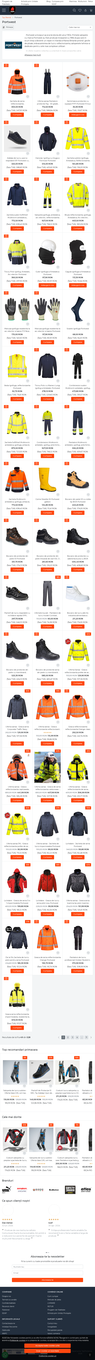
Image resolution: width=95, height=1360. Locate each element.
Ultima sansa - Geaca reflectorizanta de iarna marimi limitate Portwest (78, 788)
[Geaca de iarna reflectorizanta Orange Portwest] (47, 938)
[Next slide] (89, 1082)
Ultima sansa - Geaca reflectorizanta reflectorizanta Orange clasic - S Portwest (47, 728)
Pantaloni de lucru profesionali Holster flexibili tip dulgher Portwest (78, 958)
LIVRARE (51, 1303)
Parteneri (6, 1310)
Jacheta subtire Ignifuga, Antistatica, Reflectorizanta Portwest (78, 159)
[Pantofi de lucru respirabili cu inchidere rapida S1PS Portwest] (17, 593)
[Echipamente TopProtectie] (11, 10)
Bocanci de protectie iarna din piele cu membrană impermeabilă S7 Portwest (47, 671)
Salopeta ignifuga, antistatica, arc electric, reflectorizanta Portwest (47, 216)
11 (86, 1037)
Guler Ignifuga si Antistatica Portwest (47, 273)
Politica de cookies (17, 1340)
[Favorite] (80, 10)
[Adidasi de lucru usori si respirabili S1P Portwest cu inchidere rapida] (17, 138)
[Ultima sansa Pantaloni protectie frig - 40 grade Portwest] (47, 81)
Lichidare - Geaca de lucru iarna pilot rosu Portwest (47, 901)
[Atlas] (71, 1194)
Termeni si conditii (9, 1300)
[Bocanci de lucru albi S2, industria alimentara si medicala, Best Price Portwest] (78, 593)
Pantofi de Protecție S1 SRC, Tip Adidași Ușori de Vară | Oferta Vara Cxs (41, 1091)
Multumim (82, 1)
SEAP (4, 1313)
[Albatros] (39, 1194)
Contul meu (52, 1323)
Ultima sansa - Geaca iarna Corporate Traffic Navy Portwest (17, 728)
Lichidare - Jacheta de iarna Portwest (78, 844)
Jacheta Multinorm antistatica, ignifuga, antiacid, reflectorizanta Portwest (17, 500)
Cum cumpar (53, 1296)
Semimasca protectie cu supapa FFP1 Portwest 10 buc (78, 102)
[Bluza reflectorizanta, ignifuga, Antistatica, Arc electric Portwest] (78, 195)
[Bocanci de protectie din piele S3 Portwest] (17, 536)
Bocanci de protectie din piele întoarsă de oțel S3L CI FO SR (47, 557)
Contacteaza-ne (8, 1323)
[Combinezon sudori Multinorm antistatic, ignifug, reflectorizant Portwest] (78, 366)
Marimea (73, 1)
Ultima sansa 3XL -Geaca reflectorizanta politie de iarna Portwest (17, 845)
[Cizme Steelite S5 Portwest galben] (47, 479)
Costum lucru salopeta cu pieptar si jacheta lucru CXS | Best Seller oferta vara (67, 1091)
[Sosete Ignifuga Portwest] (78, 309)
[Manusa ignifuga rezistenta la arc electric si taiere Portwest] (47, 309)
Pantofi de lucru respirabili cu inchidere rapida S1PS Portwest (17, 614)
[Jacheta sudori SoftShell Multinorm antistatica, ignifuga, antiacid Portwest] (17, 195)
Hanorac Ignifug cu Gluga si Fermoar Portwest (47, 159)
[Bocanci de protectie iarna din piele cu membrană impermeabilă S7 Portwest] (47, 650)
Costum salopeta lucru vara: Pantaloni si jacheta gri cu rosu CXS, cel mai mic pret (67, 1159)
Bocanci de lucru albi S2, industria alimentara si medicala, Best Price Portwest (78, 614)
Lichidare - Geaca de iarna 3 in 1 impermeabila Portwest (17, 901)
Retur (90, 1)
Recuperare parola (55, 1330)
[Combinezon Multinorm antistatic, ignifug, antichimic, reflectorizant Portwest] (47, 423)
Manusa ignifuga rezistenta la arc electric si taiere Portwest (47, 329)
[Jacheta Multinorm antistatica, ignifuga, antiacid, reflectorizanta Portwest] (17, 479)
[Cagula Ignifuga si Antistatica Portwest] (78, 252)
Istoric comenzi (54, 1333)
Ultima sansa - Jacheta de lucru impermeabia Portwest (47, 844)
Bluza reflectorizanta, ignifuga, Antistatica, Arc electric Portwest (78, 216)
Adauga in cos (77, 115)
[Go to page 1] (46, 1252)
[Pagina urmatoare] (91, 1037)
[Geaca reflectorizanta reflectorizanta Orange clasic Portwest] (78, 707)
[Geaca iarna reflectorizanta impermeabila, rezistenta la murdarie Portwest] (17, 995)
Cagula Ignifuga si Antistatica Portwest (77, 273)
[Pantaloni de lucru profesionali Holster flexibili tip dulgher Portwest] (78, 938)
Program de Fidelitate (56, 1310)
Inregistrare (52, 1327)
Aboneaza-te (47, 1280)
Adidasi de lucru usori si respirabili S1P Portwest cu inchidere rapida (17, 159)
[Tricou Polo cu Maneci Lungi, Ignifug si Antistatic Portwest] (47, 366)
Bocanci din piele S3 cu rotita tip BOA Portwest (78, 500)
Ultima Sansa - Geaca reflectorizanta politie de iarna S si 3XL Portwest (78, 671)
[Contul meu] (85, 10)
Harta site (6, 1330)
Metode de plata (54, 1300)
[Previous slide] (4, 1189)
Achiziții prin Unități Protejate (59, 1313)
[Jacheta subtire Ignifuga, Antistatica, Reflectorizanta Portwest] (78, 138)
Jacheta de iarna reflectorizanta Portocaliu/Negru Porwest (17, 102)
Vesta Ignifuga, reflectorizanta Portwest (17, 386)
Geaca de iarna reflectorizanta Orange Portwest (47, 958)
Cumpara (17, 115)
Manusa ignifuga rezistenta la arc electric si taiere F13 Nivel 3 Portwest (17, 330)
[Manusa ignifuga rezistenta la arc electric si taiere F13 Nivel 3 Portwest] (17, 309)
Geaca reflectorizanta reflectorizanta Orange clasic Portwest (77, 728)
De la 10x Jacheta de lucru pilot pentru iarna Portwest (17, 958)
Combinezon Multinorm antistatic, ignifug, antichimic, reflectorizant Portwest (47, 443)
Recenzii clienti (8, 1306)
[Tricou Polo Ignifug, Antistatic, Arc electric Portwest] (17, 252)
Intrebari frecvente (9, 1327)
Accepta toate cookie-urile (47, 1345)
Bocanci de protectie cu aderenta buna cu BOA (78, 557)
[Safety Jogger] (55, 1194)
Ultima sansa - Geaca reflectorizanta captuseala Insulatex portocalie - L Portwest (17, 788)
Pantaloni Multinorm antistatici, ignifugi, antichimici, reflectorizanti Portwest (78, 443)
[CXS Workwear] (87, 1194)
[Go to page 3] (48, 1252)
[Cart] (91, 10)
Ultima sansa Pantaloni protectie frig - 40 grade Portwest (47, 102)
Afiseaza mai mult (33, 55)
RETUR (50, 1306)
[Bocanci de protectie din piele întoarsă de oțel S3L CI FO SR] (47, 536)
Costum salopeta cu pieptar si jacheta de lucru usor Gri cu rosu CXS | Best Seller (15, 1159)
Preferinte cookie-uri (47, 1356)
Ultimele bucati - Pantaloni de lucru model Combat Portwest (47, 614)
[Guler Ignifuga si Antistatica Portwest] (47, 252)
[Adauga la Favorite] (28, 97)
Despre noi (6, 1296)
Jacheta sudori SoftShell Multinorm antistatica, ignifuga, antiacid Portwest (17, 216)
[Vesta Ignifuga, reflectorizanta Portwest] (17, 366)
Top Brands (6, 17)
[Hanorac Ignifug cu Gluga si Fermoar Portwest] (47, 138)
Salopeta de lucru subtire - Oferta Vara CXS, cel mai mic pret (15, 1091)
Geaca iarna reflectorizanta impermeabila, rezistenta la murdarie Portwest (17, 1015)
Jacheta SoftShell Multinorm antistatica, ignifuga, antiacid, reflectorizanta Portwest (17, 443)
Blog (48, 1)
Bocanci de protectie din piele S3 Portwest (17, 557)
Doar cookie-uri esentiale (47, 1351)
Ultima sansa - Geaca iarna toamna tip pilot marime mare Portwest (77, 902)
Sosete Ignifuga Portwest (78, 328)
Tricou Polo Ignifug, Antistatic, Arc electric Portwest (17, 273)
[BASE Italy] (23, 1194)
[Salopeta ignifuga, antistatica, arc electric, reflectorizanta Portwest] (47, 195)
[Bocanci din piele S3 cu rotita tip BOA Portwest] (78, 479)
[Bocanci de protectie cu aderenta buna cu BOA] (78, 536)
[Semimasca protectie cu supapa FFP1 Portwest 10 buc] (78, 81)
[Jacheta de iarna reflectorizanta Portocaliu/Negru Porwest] (17, 81)
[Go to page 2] (47, 1252)
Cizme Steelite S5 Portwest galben (47, 500)
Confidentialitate (9, 1303)
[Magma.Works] (7, 1194)
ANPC (4, 1333)
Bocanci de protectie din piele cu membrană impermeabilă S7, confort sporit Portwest (17, 671)
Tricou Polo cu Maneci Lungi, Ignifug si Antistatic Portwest (47, 386)
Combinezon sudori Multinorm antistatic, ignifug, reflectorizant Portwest (77, 386)
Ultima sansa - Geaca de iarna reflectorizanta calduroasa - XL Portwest (47, 788)
